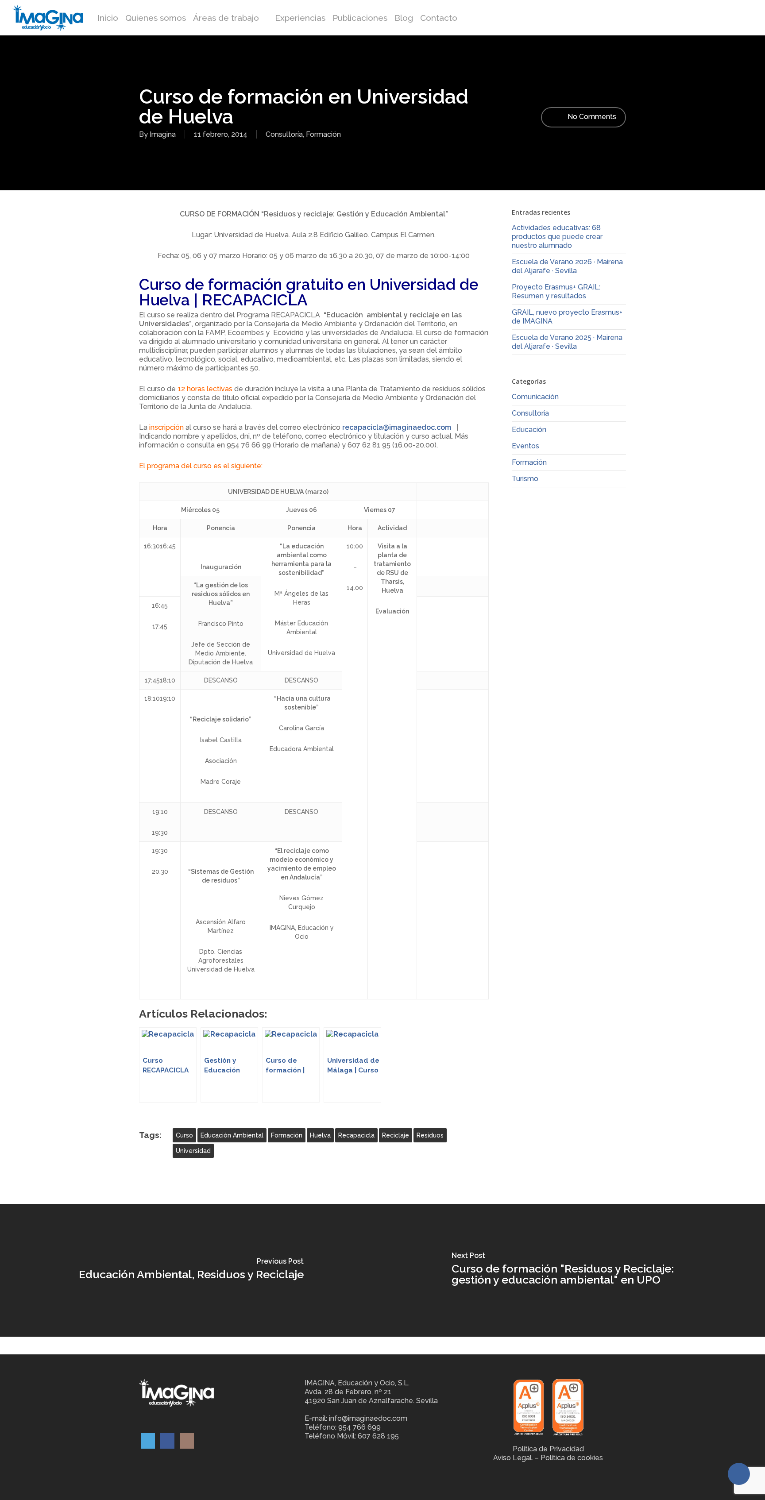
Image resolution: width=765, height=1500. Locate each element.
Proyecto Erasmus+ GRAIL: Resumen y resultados (556, 291)
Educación (529, 429)
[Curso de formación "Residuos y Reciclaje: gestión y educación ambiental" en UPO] (573, 1270)
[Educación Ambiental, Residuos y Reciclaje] (191, 1270)
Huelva (320, 1135)
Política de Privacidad (548, 1449)
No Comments (591, 116)
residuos (430, 1135)
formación (286, 1135)
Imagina (163, 134)
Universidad (193, 1150)
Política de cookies (572, 1458)
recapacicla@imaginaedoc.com (396, 427)
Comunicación (535, 397)
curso (184, 1135)
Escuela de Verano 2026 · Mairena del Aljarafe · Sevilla (567, 266)
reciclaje (395, 1135)
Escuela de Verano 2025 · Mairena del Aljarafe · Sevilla (567, 342)
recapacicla (356, 1135)
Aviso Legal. (513, 1458)
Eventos (525, 446)
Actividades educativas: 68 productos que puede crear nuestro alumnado (557, 237)
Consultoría (284, 134)
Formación (323, 134)
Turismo (525, 478)
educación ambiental (232, 1135)
